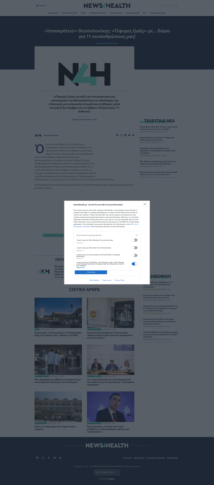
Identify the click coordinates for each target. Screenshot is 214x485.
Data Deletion (94, 280)
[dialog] (107, 242)
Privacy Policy (119, 280)
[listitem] (107, 235)
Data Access (107, 280)
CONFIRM (91, 272)
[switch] (135, 240)
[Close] (145, 205)
